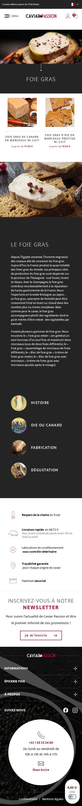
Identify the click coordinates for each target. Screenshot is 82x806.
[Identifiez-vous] (68, 16)
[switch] (72, 796)
